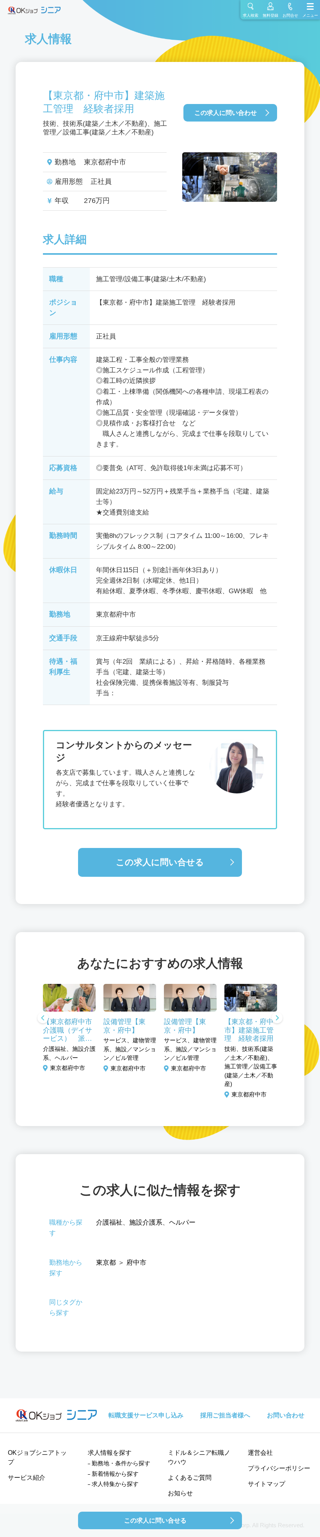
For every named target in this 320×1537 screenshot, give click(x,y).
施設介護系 (145, 1222)
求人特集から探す (115, 1484)
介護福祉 (109, 1222)
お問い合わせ (285, 1415)
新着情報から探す (115, 1473)
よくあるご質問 (190, 1477)
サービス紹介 (26, 1477)
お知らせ (180, 1493)
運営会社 (260, 1452)
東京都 (106, 1262)
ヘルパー (182, 1222)
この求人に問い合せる (160, 862)
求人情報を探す (110, 1452)
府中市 (136, 1262)
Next (277, 1018)
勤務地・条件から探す (121, 1463)
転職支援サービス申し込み (145, 1415)
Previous (43, 1018)
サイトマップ (266, 1484)
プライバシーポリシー (279, 1468)
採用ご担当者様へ (225, 1415)
